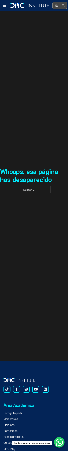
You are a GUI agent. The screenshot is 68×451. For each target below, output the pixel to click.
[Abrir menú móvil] (4, 5)
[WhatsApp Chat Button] (59, 442)
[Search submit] (63, 5)
